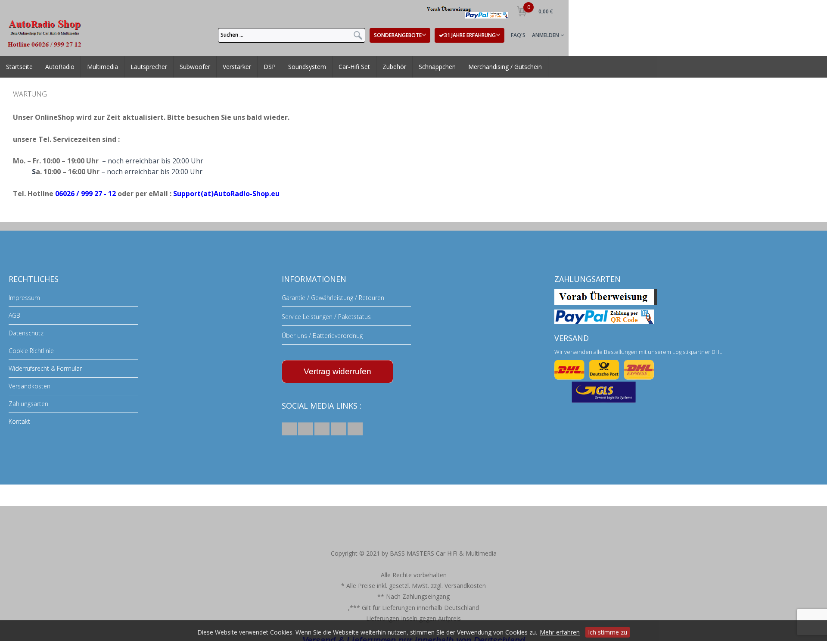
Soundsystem (298, 73)
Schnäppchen (426, 73)
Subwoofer (191, 73)
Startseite (18, 73)
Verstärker (233, 73)
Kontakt (19, 421)
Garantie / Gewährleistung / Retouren (333, 298)
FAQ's (518, 35)
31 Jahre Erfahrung (470, 35)
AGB (14, 315)
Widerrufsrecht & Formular (45, 368)
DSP (263, 73)
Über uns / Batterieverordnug (322, 335)
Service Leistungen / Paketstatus (326, 317)
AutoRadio (58, 73)
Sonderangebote (398, 35)
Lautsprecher (145, 73)
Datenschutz (26, 333)
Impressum (24, 298)
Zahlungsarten (28, 404)
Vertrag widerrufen (337, 371)
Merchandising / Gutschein (498, 73)
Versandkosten (29, 386)
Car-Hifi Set (345, 73)
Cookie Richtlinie (31, 351)
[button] (289, 428)
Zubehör (384, 73)
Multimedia (99, 73)
